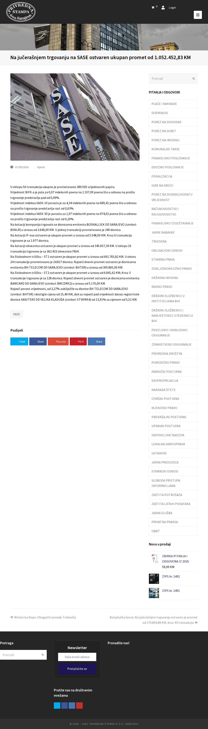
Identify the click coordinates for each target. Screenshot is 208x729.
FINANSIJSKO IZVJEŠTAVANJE (173, 223)
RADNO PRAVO (162, 287)
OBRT (156, 531)
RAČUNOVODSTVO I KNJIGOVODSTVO (165, 211)
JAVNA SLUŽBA (162, 513)
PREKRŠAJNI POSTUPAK (169, 417)
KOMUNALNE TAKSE (166, 149)
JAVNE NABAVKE (163, 232)
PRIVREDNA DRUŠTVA (167, 353)
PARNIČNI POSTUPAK (167, 372)
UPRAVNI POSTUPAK (166, 426)
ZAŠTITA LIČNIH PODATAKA (171, 504)
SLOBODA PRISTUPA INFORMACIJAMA (166, 483)
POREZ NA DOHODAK (166, 122)
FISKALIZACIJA (162, 176)
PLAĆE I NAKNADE (164, 104)
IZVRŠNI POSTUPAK (165, 399)
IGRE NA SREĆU (162, 185)
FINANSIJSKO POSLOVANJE (171, 158)
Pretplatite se (77, 669)
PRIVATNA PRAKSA (165, 522)
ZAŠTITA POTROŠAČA (167, 495)
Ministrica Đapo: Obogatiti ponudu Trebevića (45, 617)
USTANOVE (159, 453)
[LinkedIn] (72, 705)
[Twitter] (57, 705)
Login (172, 7)
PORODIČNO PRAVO (166, 362)
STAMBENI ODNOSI (165, 471)
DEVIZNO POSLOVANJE (168, 167)
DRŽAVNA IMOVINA (165, 278)
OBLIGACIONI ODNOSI (167, 250)
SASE (16, 314)
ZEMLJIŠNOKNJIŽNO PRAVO (172, 269)
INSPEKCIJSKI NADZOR (168, 435)
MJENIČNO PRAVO (164, 408)
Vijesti (41, 167)
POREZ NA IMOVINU (165, 140)
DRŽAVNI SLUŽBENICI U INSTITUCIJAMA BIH (168, 298)
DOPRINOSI (160, 113)
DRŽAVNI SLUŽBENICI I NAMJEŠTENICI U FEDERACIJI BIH (172, 315)
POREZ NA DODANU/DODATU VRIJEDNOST (172, 197)
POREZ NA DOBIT (164, 131)
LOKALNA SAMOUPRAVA (168, 444)
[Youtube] (79, 705)
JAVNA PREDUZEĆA (165, 462)
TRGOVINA (159, 241)
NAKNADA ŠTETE (164, 390)
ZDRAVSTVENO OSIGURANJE (172, 344)
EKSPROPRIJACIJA (165, 381)
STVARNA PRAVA (163, 259)
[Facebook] (64, 705)
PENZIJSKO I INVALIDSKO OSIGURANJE (169, 332)
